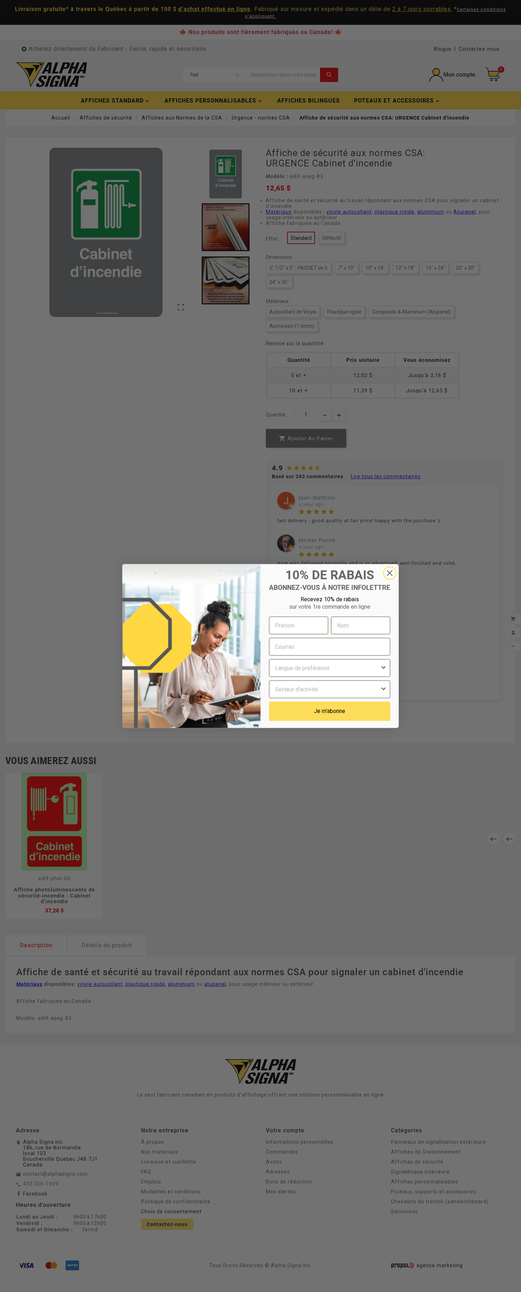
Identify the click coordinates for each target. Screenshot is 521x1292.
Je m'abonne (329, 711)
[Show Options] (383, 668)
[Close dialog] (389, 573)
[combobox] (327, 668)
